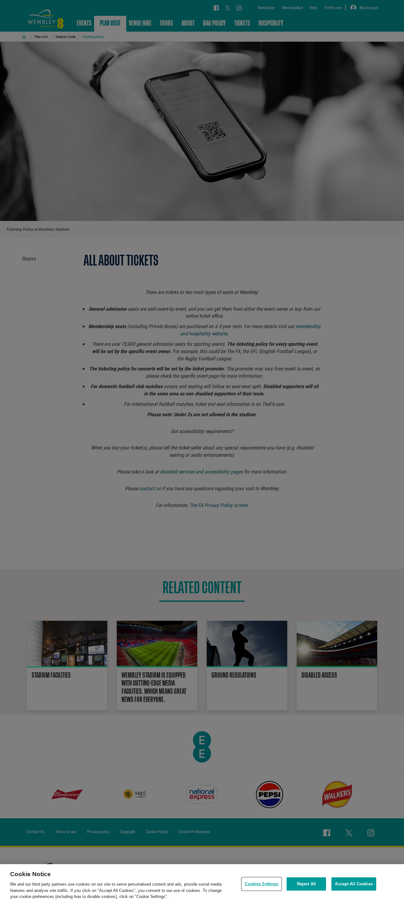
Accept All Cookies (353, 884)
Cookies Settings (261, 884)
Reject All (306, 884)
